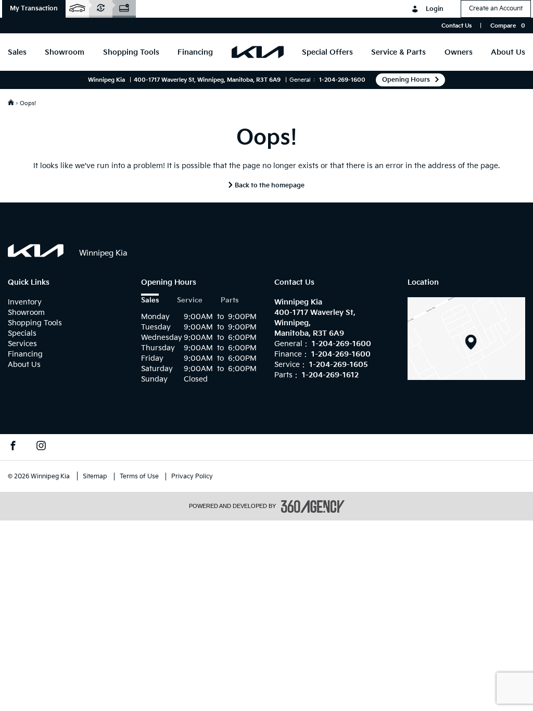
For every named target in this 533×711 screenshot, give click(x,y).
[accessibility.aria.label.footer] (313, 506)
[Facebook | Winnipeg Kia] (13, 447)
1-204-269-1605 (338, 364)
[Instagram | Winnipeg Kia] (41, 447)
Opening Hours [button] (406, 80)
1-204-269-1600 (342, 80)
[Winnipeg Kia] (466, 338)
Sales (150, 300)
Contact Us (456, 25)
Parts (229, 300)
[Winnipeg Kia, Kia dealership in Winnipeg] (258, 52)
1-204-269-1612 (330, 375)
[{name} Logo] (36, 250)
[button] (34, 9)
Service (189, 300)
